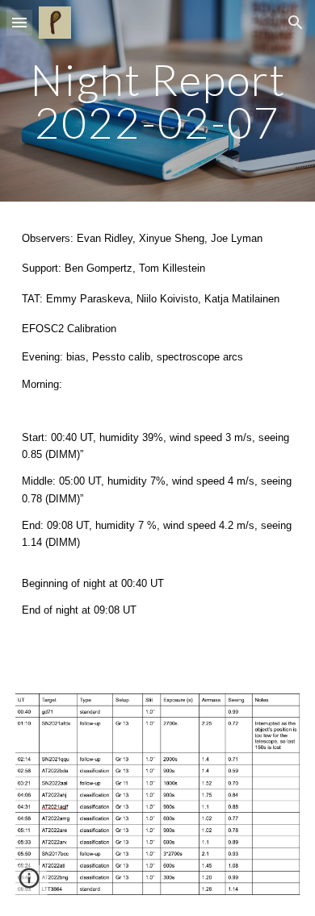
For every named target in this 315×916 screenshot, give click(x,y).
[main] (157, 101)
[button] (19, 22)
